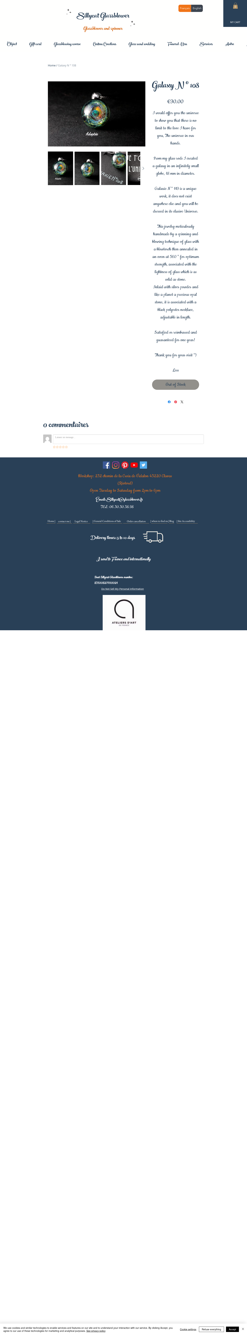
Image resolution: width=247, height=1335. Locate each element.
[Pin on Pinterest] (176, 402)
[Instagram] (115, 465)
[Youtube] (134, 465)
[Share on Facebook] (169, 402)
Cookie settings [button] (188, 1329)
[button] (235, 6)
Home (52, 65)
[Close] (243, 1329)
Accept (232, 1329)
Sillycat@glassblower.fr (124, 500)
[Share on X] (182, 402)
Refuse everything (211, 1329)
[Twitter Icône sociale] (143, 465)
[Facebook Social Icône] (106, 465)
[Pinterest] (125, 465)
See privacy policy (96, 1330)
